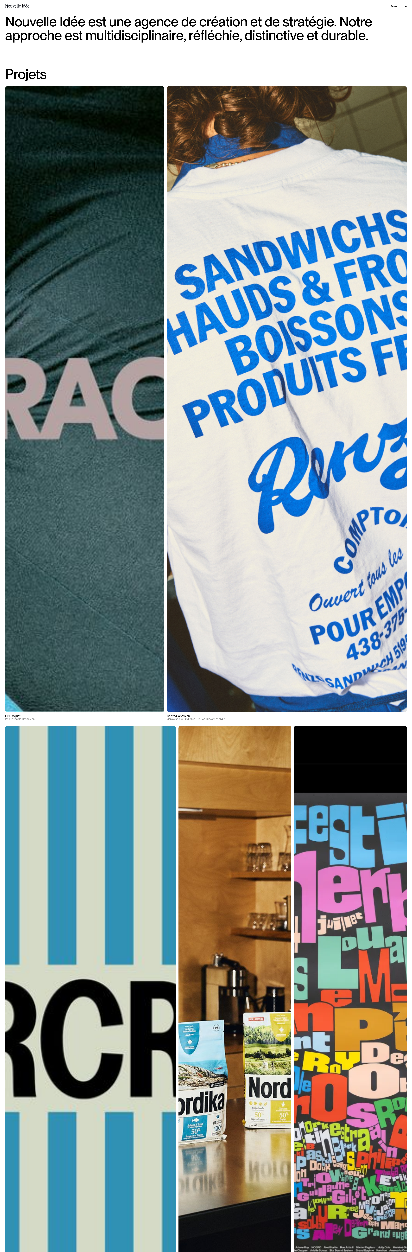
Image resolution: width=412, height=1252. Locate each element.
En (405, 6)
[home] (15, 6)
